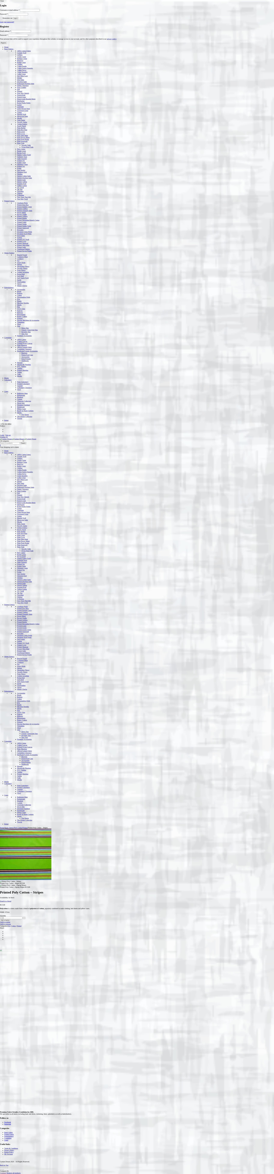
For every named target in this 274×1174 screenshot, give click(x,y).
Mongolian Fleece (23, 266)
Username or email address (9, 10)
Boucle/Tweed (22, 255)
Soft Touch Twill (23, 278)
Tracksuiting (21, 282)
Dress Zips (25, 328)
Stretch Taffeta (22, 182)
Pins (18, 307)
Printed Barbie (22, 218)
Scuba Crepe (21, 162)
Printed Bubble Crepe (24, 207)
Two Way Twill (22, 199)
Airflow (19, 55)
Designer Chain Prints (24, 232)
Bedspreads (21, 395)
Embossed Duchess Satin (25, 84)
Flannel (19, 91)
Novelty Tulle (26, 145)
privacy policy (111, 39)
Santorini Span (22, 157)
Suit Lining (21, 236)
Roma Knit (21, 274)
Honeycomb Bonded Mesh (26, 99)
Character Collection (24, 401)
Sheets (19, 413)
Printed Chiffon (22, 209)
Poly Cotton (21, 149)
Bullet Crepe (21, 62)
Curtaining (7, 1138)
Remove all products (14, 1173)
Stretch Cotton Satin (24, 176)
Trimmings (20, 322)
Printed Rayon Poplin (24, 251)
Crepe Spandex (22, 72)
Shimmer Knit (22, 172)
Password (4, 14)
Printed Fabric (9, 1134)
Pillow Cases (21, 409)
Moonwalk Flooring (24, 364)
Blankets (20, 397)
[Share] (5, 1167)
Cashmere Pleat (22, 257)
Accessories (21, 289)
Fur (18, 261)
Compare (3, 1173)
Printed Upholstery (23, 384)
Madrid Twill (21, 114)
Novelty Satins (22, 122)
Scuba (19, 168)
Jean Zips (24, 334)
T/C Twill (20, 187)
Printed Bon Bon (23, 205)
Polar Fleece (21, 270)
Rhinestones (21, 314)
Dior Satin (20, 80)
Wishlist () (4, 437)
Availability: (4, 898)
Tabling (19, 368)
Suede (19, 280)
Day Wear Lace (22, 76)
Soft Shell (20, 276)
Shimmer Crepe (22, 164)
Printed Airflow (22, 216)
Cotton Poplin (22, 66)
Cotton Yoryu (21, 70)
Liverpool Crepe (22, 110)
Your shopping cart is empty (9, 447)
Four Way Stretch (23, 93)
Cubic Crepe (21, 74)
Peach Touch (21, 126)
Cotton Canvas (22, 341)
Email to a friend (5, 901)
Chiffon (19, 64)
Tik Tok (19, 189)
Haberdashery (9, 1136)
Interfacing (20, 101)
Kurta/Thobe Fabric (24, 103)
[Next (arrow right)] (3, 1169)
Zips (18, 326)
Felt (18, 89)
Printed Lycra (21, 241)
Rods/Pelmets (26, 359)
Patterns (19, 311)
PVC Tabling (21, 366)
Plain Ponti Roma (23, 139)
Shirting (19, 174)
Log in (15, 18)
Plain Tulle (20, 143)
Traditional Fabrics (23, 249)
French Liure (21, 97)
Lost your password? (7, 22)
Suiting (19, 237)
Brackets (24, 353)
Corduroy (20, 259)
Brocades (20, 230)
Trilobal (19, 193)
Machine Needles (23, 303)
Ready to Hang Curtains (25, 411)
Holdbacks (25, 361)
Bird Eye (20, 60)
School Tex (21, 161)
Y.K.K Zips (21, 309)
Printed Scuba (22, 224)
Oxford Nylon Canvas (24, 343)
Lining (19, 112)
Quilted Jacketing (23, 272)
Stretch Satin (21, 180)
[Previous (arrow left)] (1, 1169)
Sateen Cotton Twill (24, 155)
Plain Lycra (21, 134)
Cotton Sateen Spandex (25, 68)
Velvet (19, 284)
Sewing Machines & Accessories (28, 320)
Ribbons (20, 313)
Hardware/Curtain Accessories (27, 351)
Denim (19, 78)
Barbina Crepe (22, 59)
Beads (19, 291)
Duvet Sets (21, 403)
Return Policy (9, 1152)
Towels (19, 418)
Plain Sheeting (22, 345)
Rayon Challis (22, 214)
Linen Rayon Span (23, 109)
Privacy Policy (9, 1150)
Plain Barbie (21, 128)
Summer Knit (21, 184)
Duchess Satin (22, 82)
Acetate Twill (21, 53)
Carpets (19, 399)
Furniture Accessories (24, 336)
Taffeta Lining (22, 186)
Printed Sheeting (22, 370)
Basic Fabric (8, 1132)
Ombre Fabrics (22, 124)
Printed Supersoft (23, 228)
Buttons (19, 293)
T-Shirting (20, 195)
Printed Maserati (22, 243)
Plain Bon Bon (22, 130)
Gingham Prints (22, 203)
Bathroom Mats (22, 393)
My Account (8, 1154)
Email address (5, 31)
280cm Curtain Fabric (24, 347)
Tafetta (19, 372)
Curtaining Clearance (24, 349)
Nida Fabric (21, 120)
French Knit (21, 95)
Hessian (19, 363)
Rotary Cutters (22, 316)
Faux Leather (21, 87)
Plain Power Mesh (23, 137)
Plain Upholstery (22, 382)
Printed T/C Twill (23, 239)
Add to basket (5, 920)
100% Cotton (21, 339)
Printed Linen (21, 222)
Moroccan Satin (22, 116)
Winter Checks (22, 286)
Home (2, 828)
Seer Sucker (21, 170)
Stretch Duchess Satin (24, 178)
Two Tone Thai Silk (24, 197)
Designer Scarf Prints (24, 234)
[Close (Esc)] (7, 1167)
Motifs (19, 305)
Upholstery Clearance (24, 388)
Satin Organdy (22, 159)
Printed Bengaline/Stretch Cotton (28, 220)
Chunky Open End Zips (29, 330)
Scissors (20, 318)
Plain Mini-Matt (22, 136)
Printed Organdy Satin (24, 211)
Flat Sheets (25, 415)
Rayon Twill (21, 153)
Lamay (19, 105)
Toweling (20, 191)
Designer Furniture (23, 405)
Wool (19, 324)
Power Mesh (21, 212)
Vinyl (19, 390)
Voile (19, 374)
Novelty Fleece (22, 268)
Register (3, 43)
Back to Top (4, 1165)
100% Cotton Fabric (24, 51)
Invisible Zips (26, 332)
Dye (18, 299)
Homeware (21, 407)
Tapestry (20, 386)
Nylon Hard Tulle (27, 147)
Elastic (19, 301)
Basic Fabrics (9, 828)
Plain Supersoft (22, 141)
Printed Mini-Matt (23, 245)
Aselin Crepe (21, 57)
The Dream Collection (24, 416)
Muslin (19, 118)
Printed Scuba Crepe (24, 226)
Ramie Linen (21, 151)
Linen (6, 1140)
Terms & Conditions (11, 1148)
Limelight (20, 107)
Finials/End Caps (27, 355)
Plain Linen (21, 132)
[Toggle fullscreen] (3, 1167)
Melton (19, 264)
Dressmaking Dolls (23, 297)
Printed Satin (21, 247)
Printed (25, 828)
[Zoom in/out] (1, 1167)
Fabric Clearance (23, 85)
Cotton (19, 295)
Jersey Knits (21, 263)
